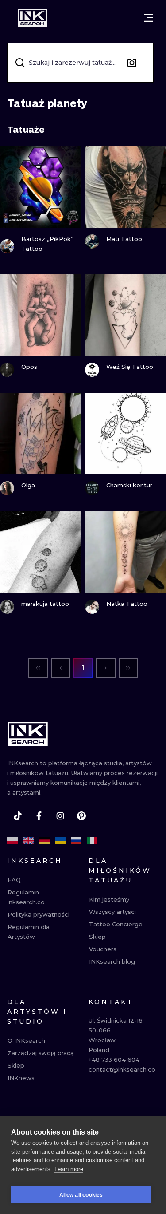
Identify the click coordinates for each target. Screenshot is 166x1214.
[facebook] (39, 815)
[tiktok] (17, 815)
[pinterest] (81, 815)
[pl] (12, 841)
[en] (28, 841)
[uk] (60, 841)
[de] (44, 841)
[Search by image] (132, 62)
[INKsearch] (32, 18)
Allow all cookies (81, 1195)
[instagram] (60, 815)
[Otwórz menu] (148, 17)
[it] (92, 841)
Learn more (68, 1169)
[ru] (76, 841)
